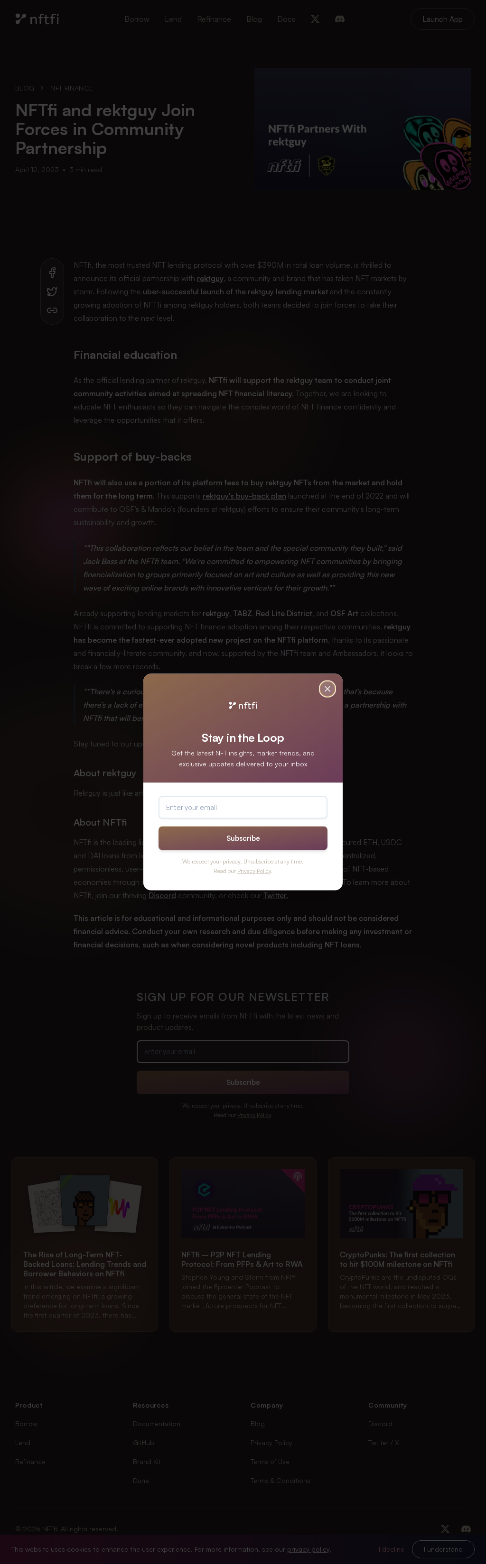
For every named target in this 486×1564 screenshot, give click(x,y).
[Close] (327, 689)
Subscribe (243, 837)
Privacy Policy (254, 870)
